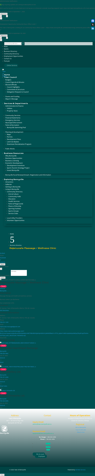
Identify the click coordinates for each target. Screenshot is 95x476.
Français (7, 61)
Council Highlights (13, 87)
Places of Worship (14, 206)
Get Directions (4, 310)
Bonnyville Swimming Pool (16, 127)
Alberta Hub (81, 432)
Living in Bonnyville (12, 189)
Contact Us (8, 59)
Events (6, 49)
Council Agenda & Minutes (14, 82)
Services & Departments (16, 103)
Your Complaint (5, 275)
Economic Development (14, 163)
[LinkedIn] (93, 28)
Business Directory (10, 51)
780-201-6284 (4, 377)
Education (11, 199)
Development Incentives (16, 165)
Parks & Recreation (12, 125)
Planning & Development (14, 132)
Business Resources (13, 153)
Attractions (9, 182)
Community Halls (14, 196)
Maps (9, 134)
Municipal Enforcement (13, 123)
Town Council (10, 77)
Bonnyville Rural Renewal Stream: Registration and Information (28, 175)
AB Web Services (80, 470)
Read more (4, 14)
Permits (10, 137)
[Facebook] (93, 21)
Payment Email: (39, 431)
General (2, 288)
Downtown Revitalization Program (19, 144)
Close (2, 475)
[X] (93, 24)
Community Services (12, 115)
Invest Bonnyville (13, 170)
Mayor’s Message (11, 99)
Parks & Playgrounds (15, 204)
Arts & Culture (13, 194)
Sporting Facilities (14, 208)
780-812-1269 (4, 322)
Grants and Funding (12, 96)
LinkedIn (2, 262)
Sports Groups (13, 211)
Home (7, 75)
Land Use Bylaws (13, 142)
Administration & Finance (14, 106)
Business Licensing (12, 161)
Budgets (8, 80)
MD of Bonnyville (81, 427)
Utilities (9, 108)
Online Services (11, 65)
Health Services (14, 201)
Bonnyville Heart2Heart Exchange (19, 348)
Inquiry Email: (38, 422)
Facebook (3, 258)
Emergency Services (12, 120)
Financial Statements (12, 118)
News (6, 46)
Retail (2, 362)
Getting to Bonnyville (12, 187)
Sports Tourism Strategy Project (18, 168)
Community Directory (11, 54)
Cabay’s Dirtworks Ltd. (12, 395)
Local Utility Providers (14, 218)
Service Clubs (13, 213)
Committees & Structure (15, 89)
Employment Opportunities (13, 56)
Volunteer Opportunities (15, 220)
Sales (5, 386)
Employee (41, 456)
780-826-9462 (4, 353)
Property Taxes (12, 111)
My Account (40, 454)
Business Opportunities (13, 158)
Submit (3, 278)
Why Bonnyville (11, 156)
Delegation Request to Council (18, 92)
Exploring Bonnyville (14, 179)
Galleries (8, 184)
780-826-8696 (4, 401)
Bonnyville (3, 291)
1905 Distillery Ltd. (10, 371)
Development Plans (14, 139)
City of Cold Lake (81, 430)
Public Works (10, 149)
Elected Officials (11, 85)
